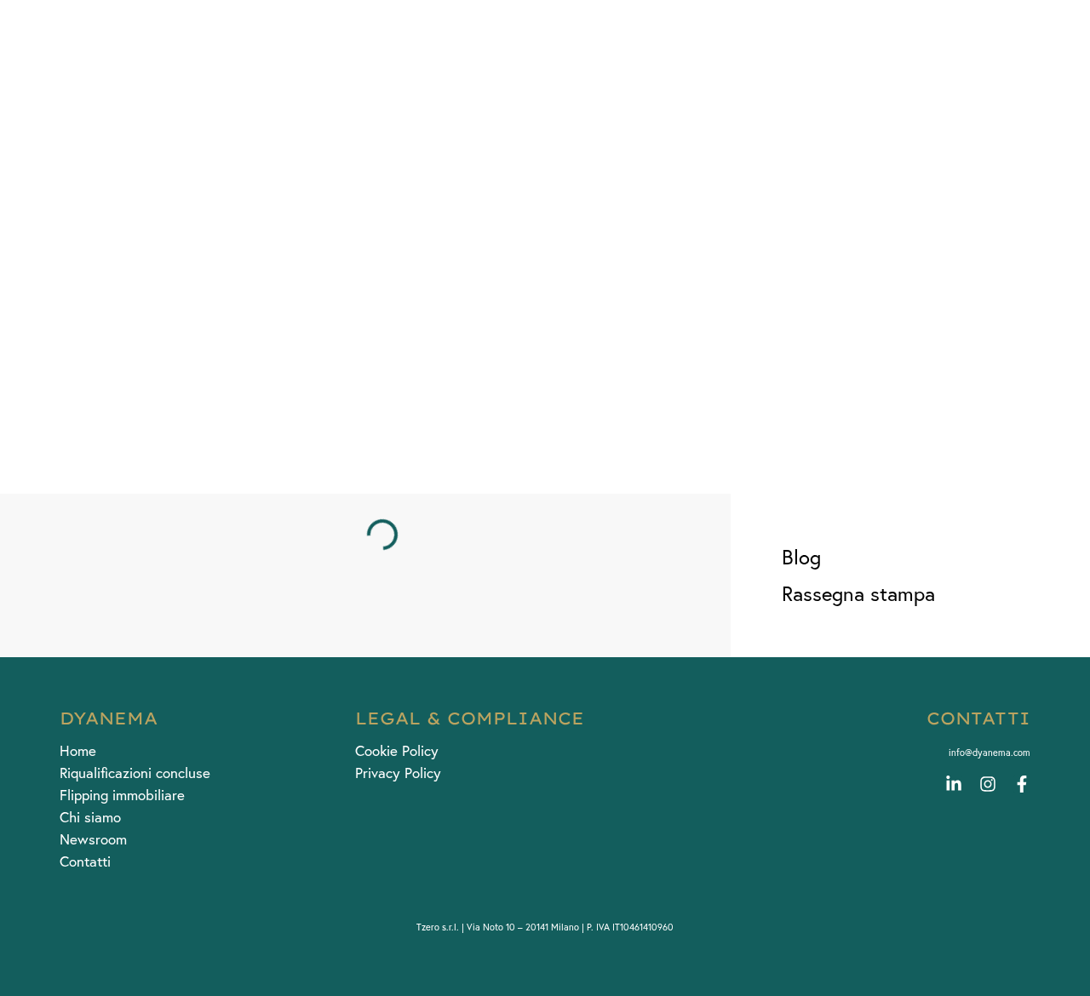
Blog (801, 557)
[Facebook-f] (1021, 784)
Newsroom (93, 839)
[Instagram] (987, 784)
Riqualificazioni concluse (135, 772)
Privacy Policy (398, 772)
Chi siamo (90, 817)
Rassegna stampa (858, 593)
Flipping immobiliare (122, 795)
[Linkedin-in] (953, 784)
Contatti (85, 861)
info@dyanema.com (989, 752)
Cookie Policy (397, 750)
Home (78, 750)
